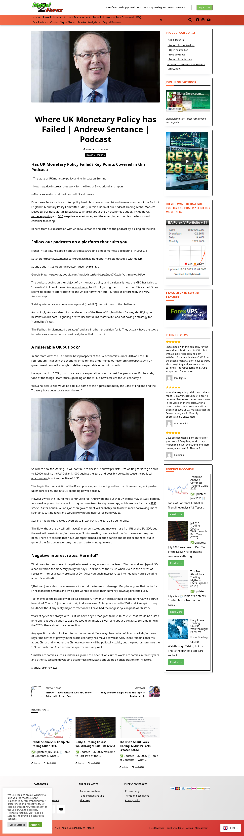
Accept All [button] (35, 824)
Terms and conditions (137, 795)
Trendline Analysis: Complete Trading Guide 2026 (199, 482)
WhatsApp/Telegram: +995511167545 (164, 7)
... (58, 756)
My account (204, 7)
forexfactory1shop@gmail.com (123, 7)
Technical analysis (90, 791)
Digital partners (112, 22)
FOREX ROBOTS (175, 40)
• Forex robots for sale (180, 59)
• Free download (177, 54)
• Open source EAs (178, 49)
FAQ (138, 17)
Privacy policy (132, 800)
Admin (88, 149)
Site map (85, 800)
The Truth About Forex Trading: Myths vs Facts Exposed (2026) (135, 746)
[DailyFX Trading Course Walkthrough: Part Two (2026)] (96, 727)
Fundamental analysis (92, 795)
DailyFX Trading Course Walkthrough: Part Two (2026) (199, 530)
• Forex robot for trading (181, 45)
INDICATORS (174, 69)
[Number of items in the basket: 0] (161, 20)
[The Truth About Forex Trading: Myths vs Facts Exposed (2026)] (140, 727)
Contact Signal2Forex (63, 22)
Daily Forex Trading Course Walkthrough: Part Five (199, 625)
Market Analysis (87, 22)
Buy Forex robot (175, 828)
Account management (77, 17)
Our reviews (40, 22)
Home (36, 17)
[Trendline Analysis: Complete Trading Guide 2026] (51, 727)
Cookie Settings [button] (17, 824)
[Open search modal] (190, 20)
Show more (186, 371)
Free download (156, 828)
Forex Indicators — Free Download (113, 17)
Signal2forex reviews (44, 667)
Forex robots (50, 17)
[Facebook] (197, 20)
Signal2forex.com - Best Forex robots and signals (186, 120)
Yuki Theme (61, 827)
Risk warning (132, 791)
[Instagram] (203, 20)
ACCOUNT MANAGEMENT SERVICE (186, 64)
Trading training (95, 154)
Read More (176, 514)
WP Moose (88, 827)
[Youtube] (209, 20)
